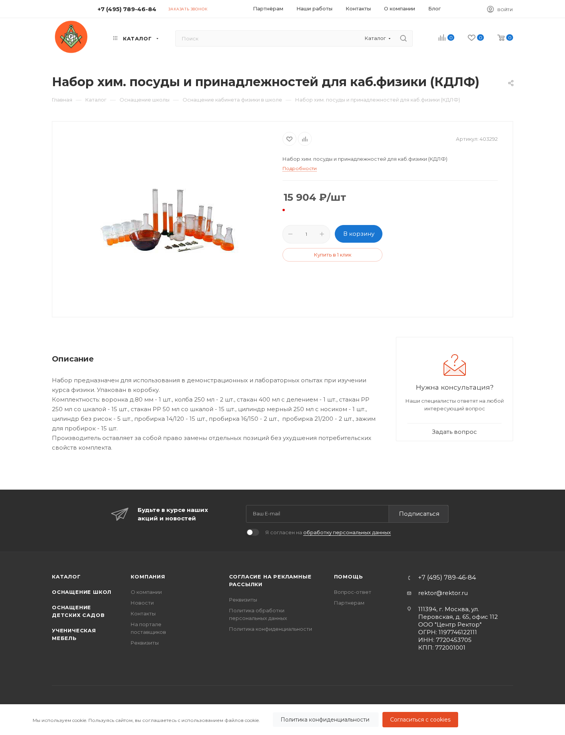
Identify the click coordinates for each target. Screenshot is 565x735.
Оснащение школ (81, 592)
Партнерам (349, 603)
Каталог (66, 576)
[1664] (167, 218)
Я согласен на (328, 532)
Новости (142, 603)
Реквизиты (145, 643)
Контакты (143, 613)
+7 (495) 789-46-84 (127, 9)
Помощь (348, 576)
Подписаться (419, 513)
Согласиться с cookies (420, 719)
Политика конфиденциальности (326, 719)
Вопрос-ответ (352, 592)
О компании (146, 592)
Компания (148, 576)
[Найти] (403, 38)
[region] (282, 719)
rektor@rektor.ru (443, 593)
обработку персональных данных (347, 532)
